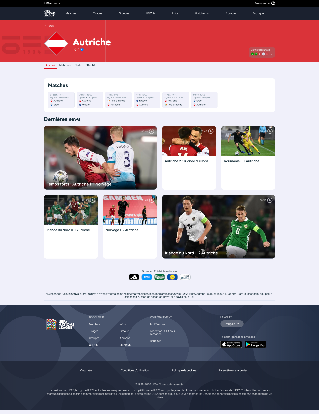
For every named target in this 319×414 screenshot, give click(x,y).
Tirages (93, 331)
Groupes (94, 338)
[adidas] (134, 277)
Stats (78, 65)
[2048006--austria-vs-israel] (61, 100)
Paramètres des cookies (233, 370)
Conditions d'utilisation (135, 370)
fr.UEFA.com (157, 324)
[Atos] (146, 277)
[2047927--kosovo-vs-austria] (147, 100)
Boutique (125, 345)
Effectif (90, 65)
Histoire (124, 331)
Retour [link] (51, 25)
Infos (122, 324)
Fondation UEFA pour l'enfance (162, 332)
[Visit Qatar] (185, 277)
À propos (124, 338)
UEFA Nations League (49, 13)
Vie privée (86, 370)
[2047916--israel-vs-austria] (204, 100)
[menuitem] (75, 13)
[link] (70, 13)
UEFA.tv (93, 345)
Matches (65, 65)
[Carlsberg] (159, 277)
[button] (202, 13)
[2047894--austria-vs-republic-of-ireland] (175, 100)
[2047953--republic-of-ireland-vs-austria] (118, 100)
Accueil (50, 65)
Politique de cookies (184, 370)
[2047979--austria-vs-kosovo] (90, 100)
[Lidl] (172, 277)
